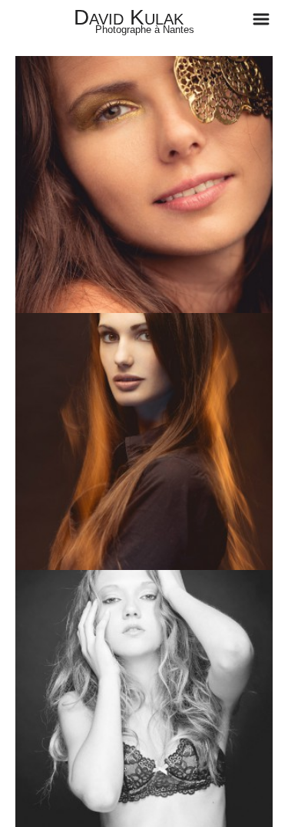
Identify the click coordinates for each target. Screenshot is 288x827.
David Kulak (129, 17)
